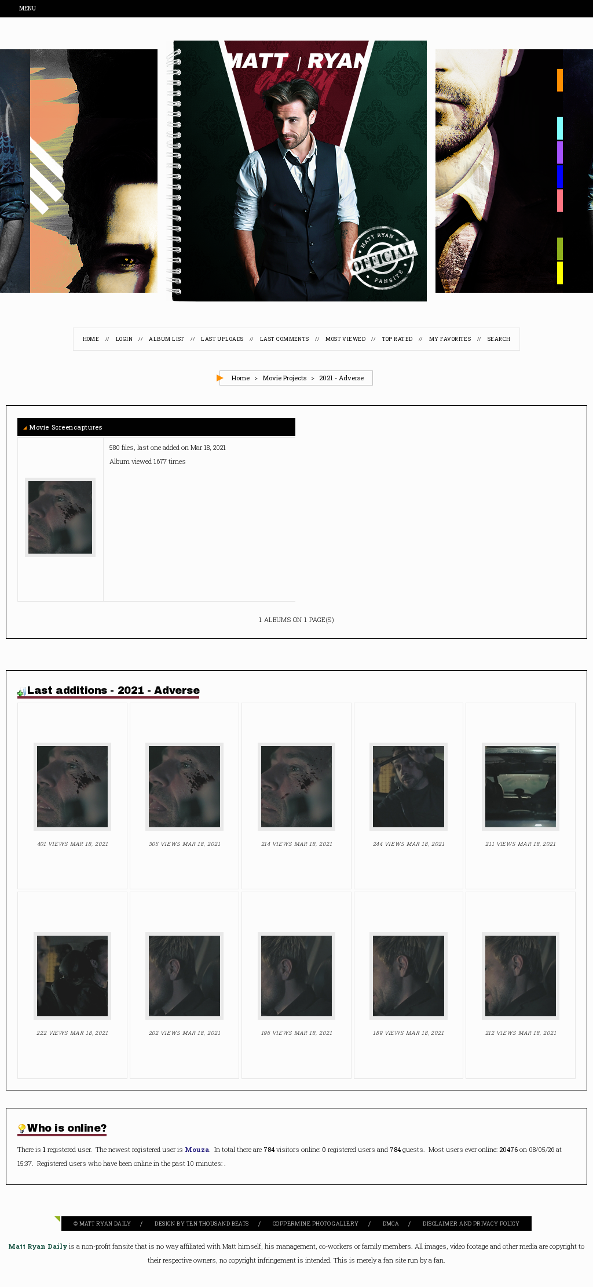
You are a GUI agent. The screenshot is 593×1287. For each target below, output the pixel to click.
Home (91, 339)
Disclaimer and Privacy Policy (471, 1224)
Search (499, 339)
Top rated (397, 339)
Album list (167, 339)
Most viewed (345, 339)
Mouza (197, 1150)
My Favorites (450, 339)
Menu (28, 9)
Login (124, 339)
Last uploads (222, 339)
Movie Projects (284, 378)
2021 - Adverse (341, 378)
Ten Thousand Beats (217, 1224)
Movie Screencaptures (66, 427)
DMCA (391, 1224)
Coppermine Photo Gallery (316, 1224)
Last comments (284, 339)
